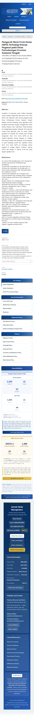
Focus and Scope (17, 301)
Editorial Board (17, 309)
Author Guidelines (17, 288)
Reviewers (17, 312)
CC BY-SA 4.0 (17, 675)
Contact (18, 24)
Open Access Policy (17, 342)
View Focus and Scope (15, 587)
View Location (12, 629)
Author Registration (17, 285)
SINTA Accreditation (13, 663)
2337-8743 (24, 565)
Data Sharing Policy (17, 360)
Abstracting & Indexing (17, 305)
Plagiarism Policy (17, 338)
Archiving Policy (17, 349)
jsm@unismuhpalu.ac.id (14, 616)
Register (24, 4)
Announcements (24, 20)
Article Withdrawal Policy (17, 357)
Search (17, 30)
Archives (23, 16)
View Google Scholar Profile (17, 432)
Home (9, 16)
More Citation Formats (9, 261)
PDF (6, 231)
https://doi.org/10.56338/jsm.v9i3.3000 (16, 98)
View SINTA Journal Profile (17, 478)
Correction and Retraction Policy (17, 353)
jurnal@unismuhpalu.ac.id (15, 621)
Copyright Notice (17, 346)
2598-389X (24, 562)
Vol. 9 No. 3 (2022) (20, 36)
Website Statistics (12, 667)
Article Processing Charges (17, 292)
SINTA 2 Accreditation (17, 549)
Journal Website (13, 625)
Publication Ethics (17, 325)
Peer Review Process (17, 322)
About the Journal (11, 20)
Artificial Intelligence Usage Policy (17, 329)
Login (29, 4)
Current (16, 16)
